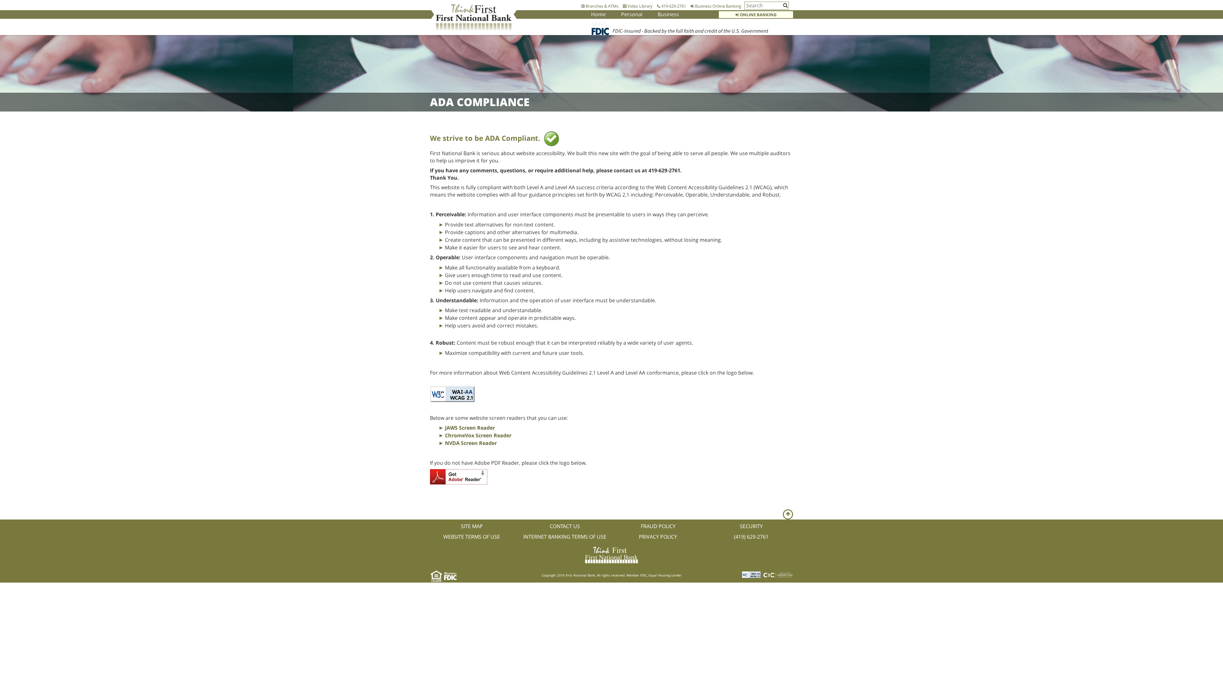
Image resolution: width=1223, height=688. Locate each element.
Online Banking (757, 15)
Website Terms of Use (471, 536)
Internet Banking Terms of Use (564, 536)
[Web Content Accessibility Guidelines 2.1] (452, 393)
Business (668, 14)
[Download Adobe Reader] (458, 476)
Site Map (472, 526)
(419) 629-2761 (751, 536)
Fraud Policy (658, 526)
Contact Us (565, 526)
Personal (631, 14)
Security (751, 526)
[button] (788, 514)
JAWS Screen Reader (470, 427)
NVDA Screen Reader (471, 443)
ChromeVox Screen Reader (478, 435)
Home (598, 14)
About (598, 22)
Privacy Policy (658, 536)
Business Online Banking (717, 6)
